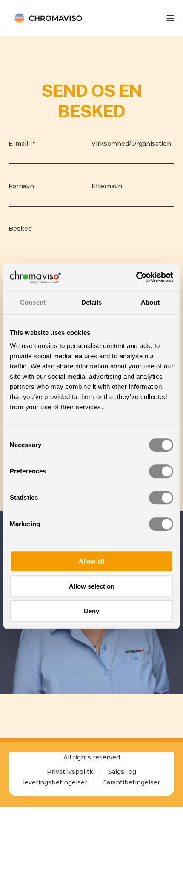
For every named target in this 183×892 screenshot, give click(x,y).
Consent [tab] (33, 302)
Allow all (91, 561)
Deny (91, 610)
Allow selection (91, 586)
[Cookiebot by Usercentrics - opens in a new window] (136, 277)
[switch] (161, 471)
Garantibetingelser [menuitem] (131, 782)
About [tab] (150, 302)
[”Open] (170, 18)
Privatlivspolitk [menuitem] (70, 772)
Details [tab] (91, 302)
